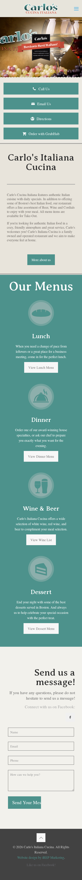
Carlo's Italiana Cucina (43, 231)
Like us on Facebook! (41, 865)
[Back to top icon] (41, 837)
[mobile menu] (76, 8)
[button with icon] (70, 717)
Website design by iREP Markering (40, 857)
